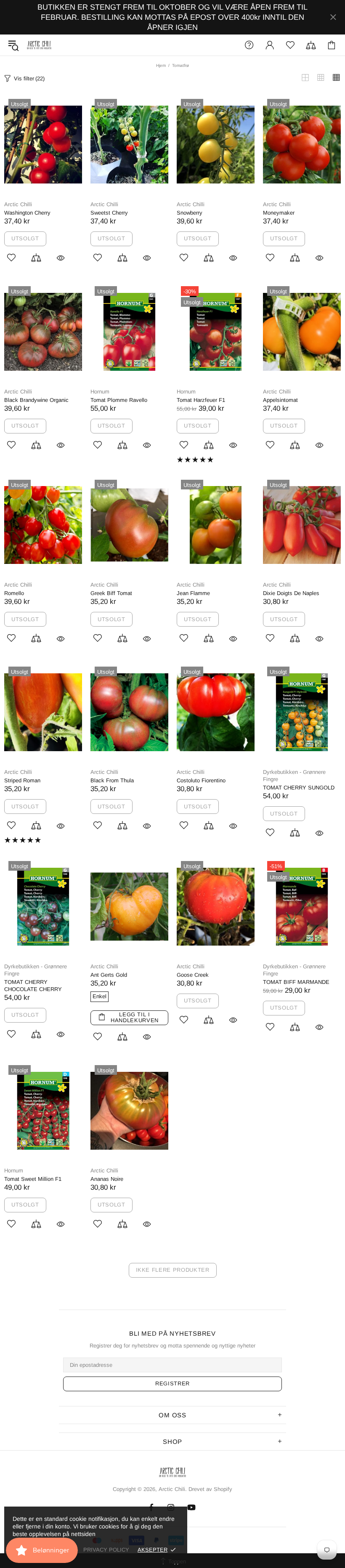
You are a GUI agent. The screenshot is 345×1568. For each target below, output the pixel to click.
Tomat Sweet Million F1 (32, 1179)
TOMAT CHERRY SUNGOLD (298, 787)
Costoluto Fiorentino (201, 780)
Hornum (99, 391)
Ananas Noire (106, 1179)
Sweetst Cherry (109, 213)
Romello (14, 593)
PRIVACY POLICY (106, 1550)
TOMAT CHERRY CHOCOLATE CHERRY (33, 985)
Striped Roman (22, 780)
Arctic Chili (39, 45)
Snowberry (189, 213)
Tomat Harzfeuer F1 (201, 400)
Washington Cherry (27, 213)
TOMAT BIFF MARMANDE (296, 982)
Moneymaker (279, 213)
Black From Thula (112, 780)
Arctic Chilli (18, 204)
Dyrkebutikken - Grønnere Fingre (294, 775)
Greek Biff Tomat (111, 593)
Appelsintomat (280, 400)
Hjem (161, 65)
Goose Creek (193, 975)
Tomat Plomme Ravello (118, 400)
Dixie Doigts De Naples (291, 593)
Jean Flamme (193, 593)
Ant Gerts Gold (108, 975)
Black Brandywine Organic (36, 400)
